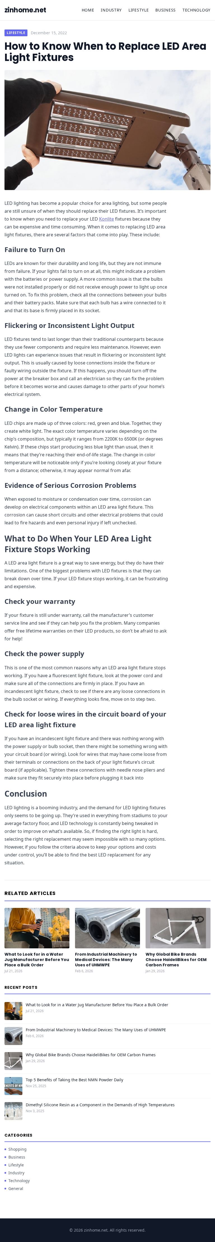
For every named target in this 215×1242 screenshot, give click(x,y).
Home (88, 10)
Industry (111, 10)
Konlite (106, 219)
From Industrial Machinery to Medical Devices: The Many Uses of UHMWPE (106, 959)
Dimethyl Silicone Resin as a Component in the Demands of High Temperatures (100, 1104)
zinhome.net (25, 10)
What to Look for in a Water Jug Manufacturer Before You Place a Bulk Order (36, 959)
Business (165, 10)
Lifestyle (138, 10)
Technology (197, 10)
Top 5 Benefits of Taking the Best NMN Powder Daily (74, 1079)
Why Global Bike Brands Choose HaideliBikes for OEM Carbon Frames (176, 959)
